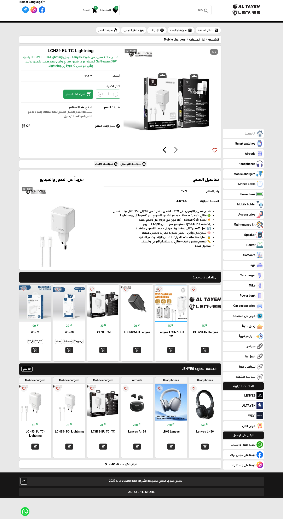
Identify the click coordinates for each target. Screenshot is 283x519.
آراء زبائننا (157, 30)
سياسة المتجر (107, 30)
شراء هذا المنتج (78, 94)
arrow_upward (23, 481)
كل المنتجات (197, 39)
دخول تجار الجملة (181, 30)
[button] (109, 10)
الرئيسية (213, 39)
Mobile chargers (175, 39)
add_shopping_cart (205, 350)
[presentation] (176, 150)
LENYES (181, 201)
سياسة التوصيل (133, 164)
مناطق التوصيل (133, 30)
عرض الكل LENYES (120, 464)
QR (25, 126)
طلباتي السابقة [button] (208, 30)
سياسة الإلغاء (106, 164)
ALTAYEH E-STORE (141, 492)
